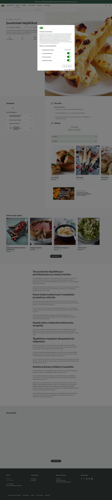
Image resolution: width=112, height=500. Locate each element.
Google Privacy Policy (68, 41)
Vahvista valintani (67, 66)
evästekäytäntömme (44, 42)
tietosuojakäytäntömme (54, 42)
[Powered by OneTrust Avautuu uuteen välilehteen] (69, 70)
